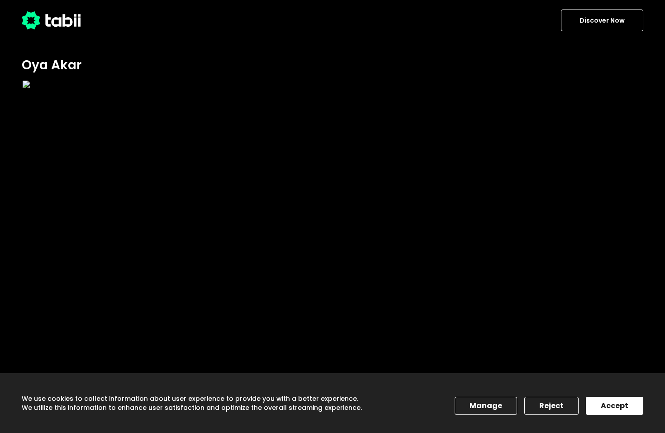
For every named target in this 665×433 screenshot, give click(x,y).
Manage (486, 405)
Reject (551, 405)
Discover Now (602, 20)
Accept (614, 405)
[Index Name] (80, 167)
